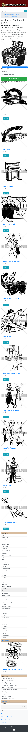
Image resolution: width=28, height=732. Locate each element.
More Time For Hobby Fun (9, 685)
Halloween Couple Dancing (12, 669)
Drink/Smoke (5, 562)
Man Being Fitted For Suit (12, 373)
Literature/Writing (7, 602)
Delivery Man (7, 485)
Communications (6, 555)
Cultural (4, 560)
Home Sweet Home (7, 680)
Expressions (5, 571)
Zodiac (4, 637)
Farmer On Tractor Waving (9, 689)
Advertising (5, 540)
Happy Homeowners (7, 687)
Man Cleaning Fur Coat (11, 299)
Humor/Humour (6, 595)
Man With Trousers (9, 448)
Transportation (6, 635)
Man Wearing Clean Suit (11, 261)
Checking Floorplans (7, 683)
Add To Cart (14, 79)
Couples (4, 557)
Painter (4, 694)
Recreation (5, 620)
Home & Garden (15, 14)
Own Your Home (6, 696)
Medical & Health (6, 606)
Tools (3, 591)
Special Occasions (7, 631)
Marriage (4, 604)
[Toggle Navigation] (3, 2)
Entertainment (6, 568)
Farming (4, 575)
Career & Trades (6, 551)
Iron (4, 112)
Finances (4, 580)
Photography (5, 617)
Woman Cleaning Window (9, 698)
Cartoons (4, 553)
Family (3, 573)
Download (4, 71)
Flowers (4, 588)
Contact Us (4, 722)
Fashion (4, 577)
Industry (4, 597)
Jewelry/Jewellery (7, 600)
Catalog (7, 14)
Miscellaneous (6, 608)
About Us (3, 714)
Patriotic (4, 613)
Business (4, 548)
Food (3, 582)
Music (3, 611)
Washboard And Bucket (10, 16)
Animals (4, 542)
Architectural (5, 544)
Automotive (5, 546)
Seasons (4, 624)
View (6, 118)
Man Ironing (7, 336)
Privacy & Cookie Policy (8, 717)
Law (3, 535)
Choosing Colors (6, 692)
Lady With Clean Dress (11, 411)
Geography (5, 584)
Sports (4, 633)
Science (4, 622)
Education (4, 566)
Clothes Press (8, 187)
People (4, 615)
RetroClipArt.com (19, 727)
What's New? (5, 640)
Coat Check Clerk (9, 224)
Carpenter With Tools (8, 678)
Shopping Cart (6, 701)
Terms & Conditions (6, 720)
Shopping (4, 628)
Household (5, 593)
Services (4, 626)
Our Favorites (5, 537)
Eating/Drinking (6, 564)
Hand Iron (6, 149)
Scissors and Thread (10, 523)
